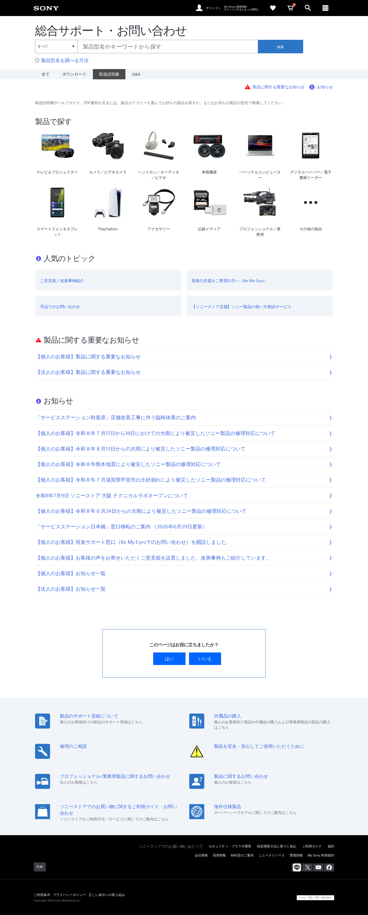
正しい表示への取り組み (107, 894)
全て (46, 74)
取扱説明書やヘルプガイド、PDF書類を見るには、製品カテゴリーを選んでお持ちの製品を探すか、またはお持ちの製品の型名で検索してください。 (160, 102)
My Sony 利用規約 (321, 855)
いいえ (205, 658)
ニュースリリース (272, 855)
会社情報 (201, 855)
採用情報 (219, 855)
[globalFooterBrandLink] (315, 897)
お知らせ (325, 86)
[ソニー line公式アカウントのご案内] (297, 867)
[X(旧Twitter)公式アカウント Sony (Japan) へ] (307, 867)
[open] (308, 8)
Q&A (136, 74)
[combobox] (146, 46)
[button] (358, 898)
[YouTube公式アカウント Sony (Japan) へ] (318, 867)
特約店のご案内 (242, 855)
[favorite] (273, 8)
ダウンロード (74, 74)
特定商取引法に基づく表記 (276, 846)
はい (169, 658)
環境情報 (296, 855)
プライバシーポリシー (69, 894)
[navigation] (325, 8)
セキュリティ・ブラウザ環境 (230, 846)
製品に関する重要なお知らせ (279, 86)
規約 (331, 846)
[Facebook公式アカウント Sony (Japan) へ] (329, 867)
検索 (280, 47)
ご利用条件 (42, 894)
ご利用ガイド (312, 846)
